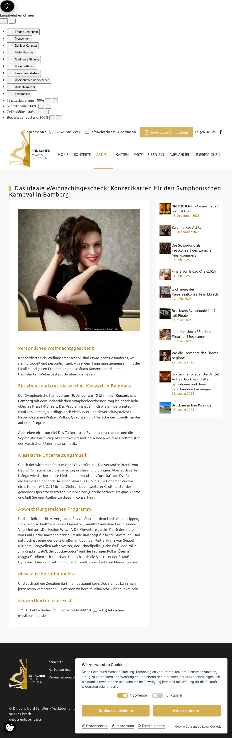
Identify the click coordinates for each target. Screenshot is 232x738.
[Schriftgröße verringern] (41, 106)
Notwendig (139, 695)
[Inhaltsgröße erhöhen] (55, 100)
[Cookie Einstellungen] (9, 727)
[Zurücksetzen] (4, 21)
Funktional (173, 695)
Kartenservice (59, 669)
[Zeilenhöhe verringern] (39, 112)
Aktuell (103, 154)
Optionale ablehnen (115, 710)
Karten (122, 154)
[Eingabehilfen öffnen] (7, 6)
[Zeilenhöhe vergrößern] (46, 112)
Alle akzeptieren (187, 710)
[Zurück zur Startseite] (31, 154)
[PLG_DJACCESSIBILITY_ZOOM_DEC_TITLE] (48, 100)
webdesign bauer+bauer (25, 719)
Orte (138, 154)
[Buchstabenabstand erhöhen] (59, 117)
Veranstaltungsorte (64, 677)
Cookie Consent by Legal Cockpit (198, 726)
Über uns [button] (156, 154)
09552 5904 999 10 (68, 132)
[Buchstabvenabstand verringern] (52, 117)
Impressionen (208, 154)
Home (63, 154)
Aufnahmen (180, 154)
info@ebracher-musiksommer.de (114, 132)
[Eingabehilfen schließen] (12, 21)
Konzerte (82, 154)
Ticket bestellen (38, 610)
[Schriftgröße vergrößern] (48, 106)
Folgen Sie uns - (205, 132)
